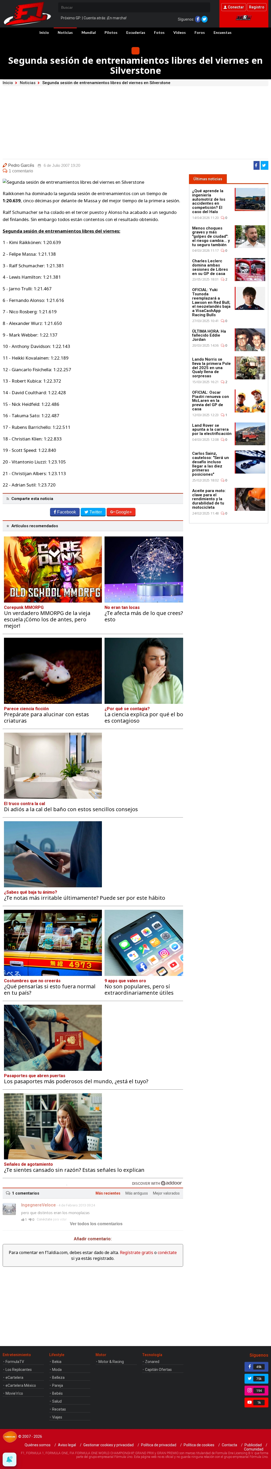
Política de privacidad (158, 1445)
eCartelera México (21, 1385)
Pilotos (111, 32)
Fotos (159, 32)
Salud (57, 1401)
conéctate (167, 1252)
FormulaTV (15, 1362)
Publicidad (253, 1445)
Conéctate (44, 1219)
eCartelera (14, 1377)
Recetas (59, 1409)
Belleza (58, 1377)
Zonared (152, 1362)
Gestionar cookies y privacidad (108, 1445)
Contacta (229, 1445)
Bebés (57, 1393)
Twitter (95, 512)
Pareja (57, 1385)
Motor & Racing (111, 1362)
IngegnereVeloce (38, 1205)
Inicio (44, 32)
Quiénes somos (38, 1445)
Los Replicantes (19, 1369)
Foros (200, 32)
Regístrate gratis (136, 1252)
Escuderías (135, 32)
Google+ (124, 512)
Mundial (89, 32)
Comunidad (253, 1449)
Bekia (56, 1362)
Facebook (66, 512)
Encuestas (223, 32)
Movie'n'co (14, 1393)
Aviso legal (67, 1445)
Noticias (65, 32)
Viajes (57, 1417)
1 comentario (21, 171)
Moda (57, 1369)
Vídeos (179, 32)
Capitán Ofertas (158, 1369)
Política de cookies (199, 1445)
